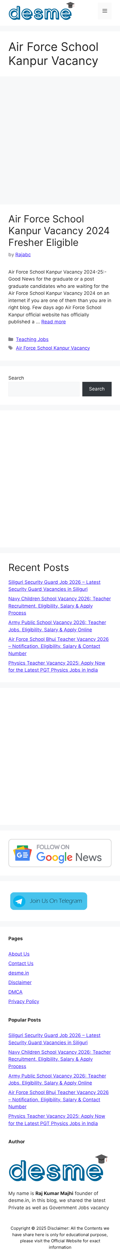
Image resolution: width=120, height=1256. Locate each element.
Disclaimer (20, 982)
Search (16, 378)
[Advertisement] (60, 142)
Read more (53, 321)
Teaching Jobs (32, 339)
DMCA (15, 992)
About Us (19, 954)
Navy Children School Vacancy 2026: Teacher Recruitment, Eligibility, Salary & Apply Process (59, 606)
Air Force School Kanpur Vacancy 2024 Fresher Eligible (59, 230)
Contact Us (20, 963)
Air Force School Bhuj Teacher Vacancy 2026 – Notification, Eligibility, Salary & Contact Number (58, 646)
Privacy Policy (23, 1001)
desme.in (18, 973)
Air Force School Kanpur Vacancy (53, 348)
